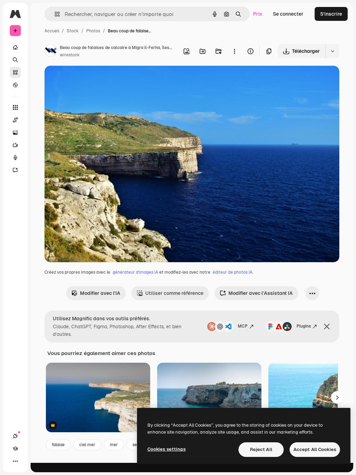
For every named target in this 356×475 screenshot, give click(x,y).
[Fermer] (327, 326)
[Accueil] (15, 47)
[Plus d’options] (234, 51)
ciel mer (87, 445)
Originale (90, 79)
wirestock (70, 55)
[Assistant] (15, 170)
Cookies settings (166, 449)
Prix (257, 14)
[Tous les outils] (15, 107)
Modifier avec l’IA (100, 293)
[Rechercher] (15, 59)
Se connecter (288, 14)
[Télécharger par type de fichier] (332, 51)
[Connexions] (15, 436)
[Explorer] (15, 84)
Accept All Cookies (314, 449)
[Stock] (15, 72)
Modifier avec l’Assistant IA (260, 293)
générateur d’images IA (135, 272)
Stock (73, 31)
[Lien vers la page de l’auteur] (50, 51)
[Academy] (15, 448)
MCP (243, 326)
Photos (93, 31)
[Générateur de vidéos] (15, 145)
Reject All (261, 449)
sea (135, 445)
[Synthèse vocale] (15, 157)
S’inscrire (331, 14)
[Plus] (15, 461)
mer (114, 445)
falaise (58, 445)
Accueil (51, 31)
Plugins (304, 326)
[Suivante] (337, 397)
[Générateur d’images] (15, 132)
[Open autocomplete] (54, 14)
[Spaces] (15, 120)
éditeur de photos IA (232, 272)
